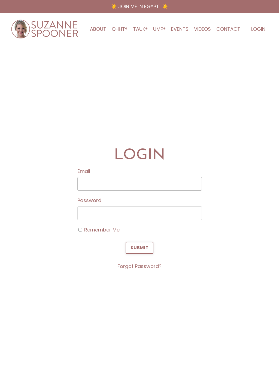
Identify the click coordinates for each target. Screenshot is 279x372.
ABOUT (98, 29)
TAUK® (140, 29)
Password (89, 200)
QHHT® (120, 29)
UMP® (159, 29)
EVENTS (180, 29)
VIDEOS (202, 29)
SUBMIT (139, 248)
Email (83, 171)
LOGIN (258, 29)
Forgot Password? (139, 266)
